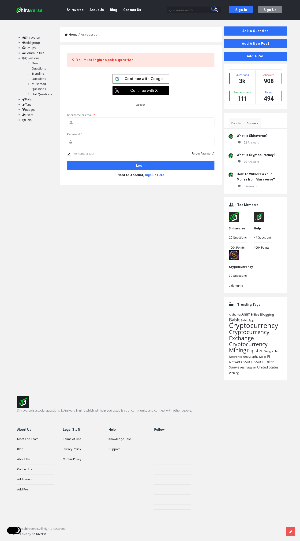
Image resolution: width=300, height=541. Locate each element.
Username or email (81, 115)
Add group (32, 42)
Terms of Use (72, 439)
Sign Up (270, 10)
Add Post (23, 489)
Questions (32, 58)
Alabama (235, 315)
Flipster (255, 350)
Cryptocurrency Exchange (249, 335)
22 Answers (251, 142)
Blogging (267, 314)
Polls (28, 99)
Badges (30, 109)
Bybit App (247, 320)
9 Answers (250, 186)
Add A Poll (256, 56)
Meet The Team (27, 439)
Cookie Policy (72, 459)
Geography (251, 357)
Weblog (234, 373)
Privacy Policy (72, 449)
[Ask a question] (290, 531)
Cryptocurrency (241, 267)
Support (114, 449)
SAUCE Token (264, 362)
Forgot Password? (202, 153)
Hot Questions (42, 94)
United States (267, 367)
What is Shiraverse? (252, 136)
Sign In (241, 10)
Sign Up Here (154, 175)
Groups (30, 48)
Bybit (234, 320)
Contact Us (132, 10)
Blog (113, 10)
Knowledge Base (120, 439)
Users (29, 115)
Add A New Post (255, 43)
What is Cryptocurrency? (256, 155)
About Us (97, 10)
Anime (247, 314)
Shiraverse (75, 10)
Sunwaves (237, 367)
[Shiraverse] (36, 10)
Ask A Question (255, 31)
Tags (28, 104)
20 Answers (251, 162)
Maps (262, 357)
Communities (34, 53)
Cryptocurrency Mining (248, 347)
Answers (252, 123)
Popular (236, 123)
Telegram (250, 367)
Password (74, 134)
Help (257, 228)
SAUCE (248, 362)
